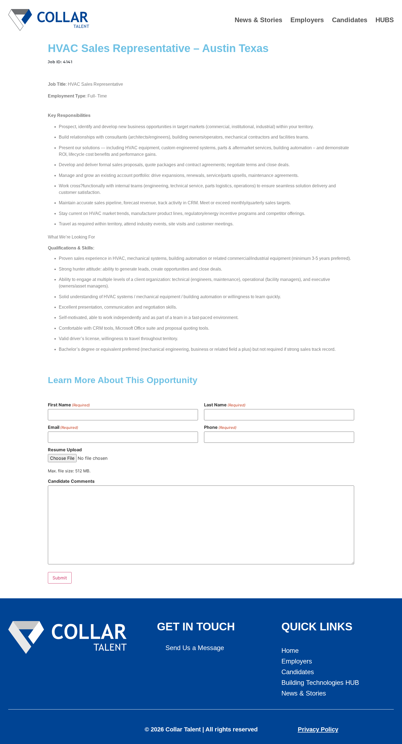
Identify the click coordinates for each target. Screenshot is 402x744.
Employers (307, 20)
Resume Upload (65, 449)
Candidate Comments (71, 481)
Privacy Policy (318, 729)
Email (63, 427)
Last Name (225, 405)
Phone (220, 427)
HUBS (384, 20)
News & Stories (258, 20)
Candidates (349, 20)
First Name (69, 405)
